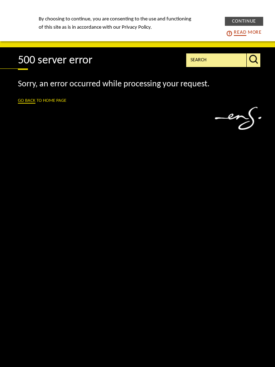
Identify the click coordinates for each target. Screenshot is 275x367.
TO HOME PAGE (42, 100)
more (247, 32)
